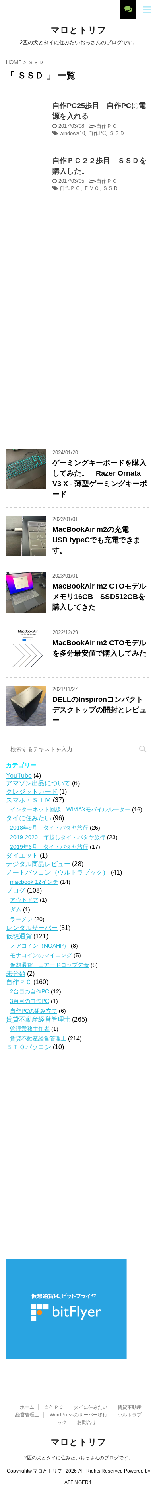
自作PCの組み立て (33, 1011)
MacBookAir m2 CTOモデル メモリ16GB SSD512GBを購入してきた (99, 596)
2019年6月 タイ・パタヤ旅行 (49, 847)
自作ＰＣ (106, 126)
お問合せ (86, 1422)
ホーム (27, 1407)
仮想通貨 (19, 936)
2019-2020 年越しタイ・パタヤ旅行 (57, 837)
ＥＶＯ (91, 188)
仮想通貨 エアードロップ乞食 (49, 965)
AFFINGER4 (77, 1482)
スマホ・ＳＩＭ (28, 800)
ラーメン (21, 919)
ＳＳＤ (117, 133)
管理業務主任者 (30, 1029)
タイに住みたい (28, 818)
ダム (15, 909)
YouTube (19, 775)
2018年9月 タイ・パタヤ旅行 (49, 827)
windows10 (72, 133)
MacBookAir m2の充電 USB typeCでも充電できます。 (96, 539)
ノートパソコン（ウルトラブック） (57, 872)
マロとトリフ (78, 30)
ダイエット (22, 855)
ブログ (15, 890)
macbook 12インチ (34, 882)
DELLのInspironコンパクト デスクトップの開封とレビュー (99, 709)
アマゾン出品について (38, 783)
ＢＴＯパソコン (28, 1047)
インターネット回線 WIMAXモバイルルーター (70, 809)
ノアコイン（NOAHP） (39, 945)
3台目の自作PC (29, 1001)
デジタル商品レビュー (38, 863)
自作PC (97, 133)
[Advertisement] (78, 351)
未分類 (15, 973)
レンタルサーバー (32, 927)
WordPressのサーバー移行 (78, 1415)
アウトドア (24, 900)
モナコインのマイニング (41, 955)
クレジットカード (32, 791)
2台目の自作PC (29, 991)
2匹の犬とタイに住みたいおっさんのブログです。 (78, 1458)
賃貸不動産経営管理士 (38, 1019)
